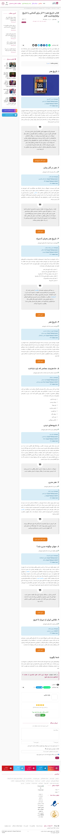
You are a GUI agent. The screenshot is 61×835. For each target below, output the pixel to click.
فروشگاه (56, 826)
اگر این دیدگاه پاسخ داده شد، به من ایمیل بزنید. (47, 754)
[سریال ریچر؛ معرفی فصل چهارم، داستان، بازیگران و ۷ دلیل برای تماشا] (12, 74)
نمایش (48, 63)
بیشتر (6, 4)
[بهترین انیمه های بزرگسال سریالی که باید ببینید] (12, 91)
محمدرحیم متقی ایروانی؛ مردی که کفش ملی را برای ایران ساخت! (11, 35)
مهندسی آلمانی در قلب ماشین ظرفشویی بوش (11, 42)
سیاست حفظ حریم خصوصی (53, 828)
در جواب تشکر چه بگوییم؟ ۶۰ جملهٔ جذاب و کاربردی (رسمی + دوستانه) (10, 27)
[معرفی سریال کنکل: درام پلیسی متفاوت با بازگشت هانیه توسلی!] (12, 64)
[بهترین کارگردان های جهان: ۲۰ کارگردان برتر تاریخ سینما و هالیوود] (12, 99)
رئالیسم (23, 509)
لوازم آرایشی (40, 783)
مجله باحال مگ (34, 783)
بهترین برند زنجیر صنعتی (54, 783)
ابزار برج (22, 783)
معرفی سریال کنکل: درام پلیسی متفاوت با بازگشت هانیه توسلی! (11, 19)
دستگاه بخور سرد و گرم (28, 778)
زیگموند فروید (40, 578)
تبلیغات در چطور (47, 826)
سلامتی (40, 3)
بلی (43, 715)
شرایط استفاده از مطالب (17, 826)
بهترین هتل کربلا (36, 778)
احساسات (53, 297)
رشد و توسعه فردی (26, 3)
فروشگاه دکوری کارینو (55, 781)
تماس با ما (26, 826)
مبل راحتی (48, 781)
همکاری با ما (32, 826)
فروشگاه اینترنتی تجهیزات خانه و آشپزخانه (15, 778)
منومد (56, 792)
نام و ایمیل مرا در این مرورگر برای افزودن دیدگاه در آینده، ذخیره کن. (42, 746)
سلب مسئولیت (7, 826)
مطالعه (28, 572)
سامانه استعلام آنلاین (44, 778)
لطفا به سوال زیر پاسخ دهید (52, 749)
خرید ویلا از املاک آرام (30, 781)
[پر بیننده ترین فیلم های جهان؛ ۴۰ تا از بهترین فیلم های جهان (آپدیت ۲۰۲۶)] (12, 82)
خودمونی (57, 778)
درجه (56, 790)
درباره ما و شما (39, 826)
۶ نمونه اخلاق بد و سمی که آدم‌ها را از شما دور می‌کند (10, 49)
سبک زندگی (34, 3)
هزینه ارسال (52, 778)
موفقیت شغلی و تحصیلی (15, 3)
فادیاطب (12, 781)
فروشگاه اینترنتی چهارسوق (20, 781)
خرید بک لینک (37, 781)
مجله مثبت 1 (27, 783)
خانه (44, 3)
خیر (37, 715)
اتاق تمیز (43, 781)
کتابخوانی (54, 684)
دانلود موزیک (46, 783)
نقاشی (35, 193)
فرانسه (36, 290)
